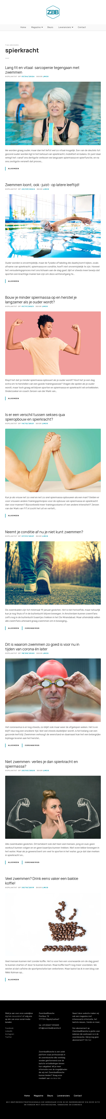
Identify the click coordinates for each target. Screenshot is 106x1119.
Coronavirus (32, 628)
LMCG (46, 76)
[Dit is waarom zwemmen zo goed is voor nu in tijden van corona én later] (53, 660)
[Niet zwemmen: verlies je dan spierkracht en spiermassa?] (53, 777)
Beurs (50, 27)
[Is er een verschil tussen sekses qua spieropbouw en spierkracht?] (53, 430)
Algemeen (13, 169)
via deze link (55, 1078)
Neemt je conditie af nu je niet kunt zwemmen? (44, 531)
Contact (82, 27)
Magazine (36, 27)
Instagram (9, 1034)
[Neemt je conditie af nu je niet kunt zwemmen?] (53, 543)
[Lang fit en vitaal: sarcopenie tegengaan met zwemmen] (53, 83)
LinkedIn (8, 1031)
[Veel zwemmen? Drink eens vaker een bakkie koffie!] (53, 894)
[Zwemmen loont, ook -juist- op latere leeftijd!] (53, 196)
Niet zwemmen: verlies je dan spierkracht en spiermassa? (41, 764)
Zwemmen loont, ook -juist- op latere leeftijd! (42, 184)
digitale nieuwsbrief (13, 1016)
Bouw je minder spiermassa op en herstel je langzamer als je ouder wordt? (41, 299)
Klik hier (88, 1040)
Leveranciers (64, 27)
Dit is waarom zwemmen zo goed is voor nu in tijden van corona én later (42, 646)
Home (23, 27)
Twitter (8, 1037)
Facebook (9, 1028)
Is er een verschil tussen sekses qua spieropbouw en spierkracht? (35, 417)
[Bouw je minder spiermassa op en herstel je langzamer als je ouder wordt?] (53, 313)
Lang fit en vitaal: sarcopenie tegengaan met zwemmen (42, 70)
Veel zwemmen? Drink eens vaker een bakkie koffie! (41, 881)
